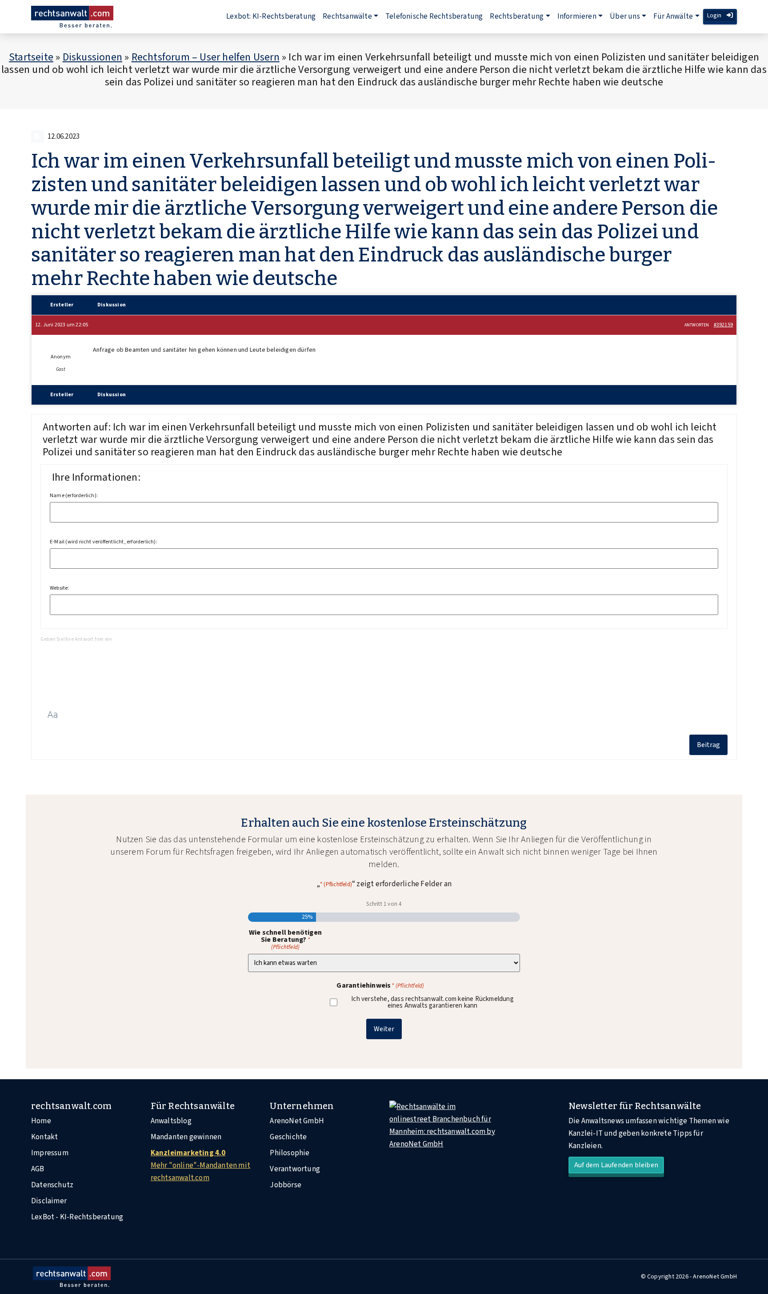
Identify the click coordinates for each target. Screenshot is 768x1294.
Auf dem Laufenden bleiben (616, 1165)
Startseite (31, 57)
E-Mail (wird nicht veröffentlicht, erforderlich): (103, 542)
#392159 (723, 325)
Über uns (625, 16)
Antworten (696, 325)
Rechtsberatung (517, 16)
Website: (59, 588)
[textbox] (384, 666)
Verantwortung (295, 1169)
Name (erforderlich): (74, 495)
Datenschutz (52, 1185)
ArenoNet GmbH (297, 1121)
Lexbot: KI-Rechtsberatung (271, 16)
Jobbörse (285, 1185)
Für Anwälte (673, 16)
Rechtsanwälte (347, 16)
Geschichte (288, 1137)
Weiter (384, 1029)
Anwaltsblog (171, 1121)
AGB (37, 1169)
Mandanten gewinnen (186, 1137)
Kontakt (44, 1137)
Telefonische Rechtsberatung (434, 16)
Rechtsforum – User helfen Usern (206, 57)
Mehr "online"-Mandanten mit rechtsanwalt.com (200, 1165)
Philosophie (289, 1153)
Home (41, 1121)
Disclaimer (49, 1201)
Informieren (576, 16)
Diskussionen (92, 57)
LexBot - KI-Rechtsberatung (77, 1217)
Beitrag (708, 745)
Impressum (49, 1153)
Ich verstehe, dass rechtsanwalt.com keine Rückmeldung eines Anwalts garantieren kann (432, 1002)
